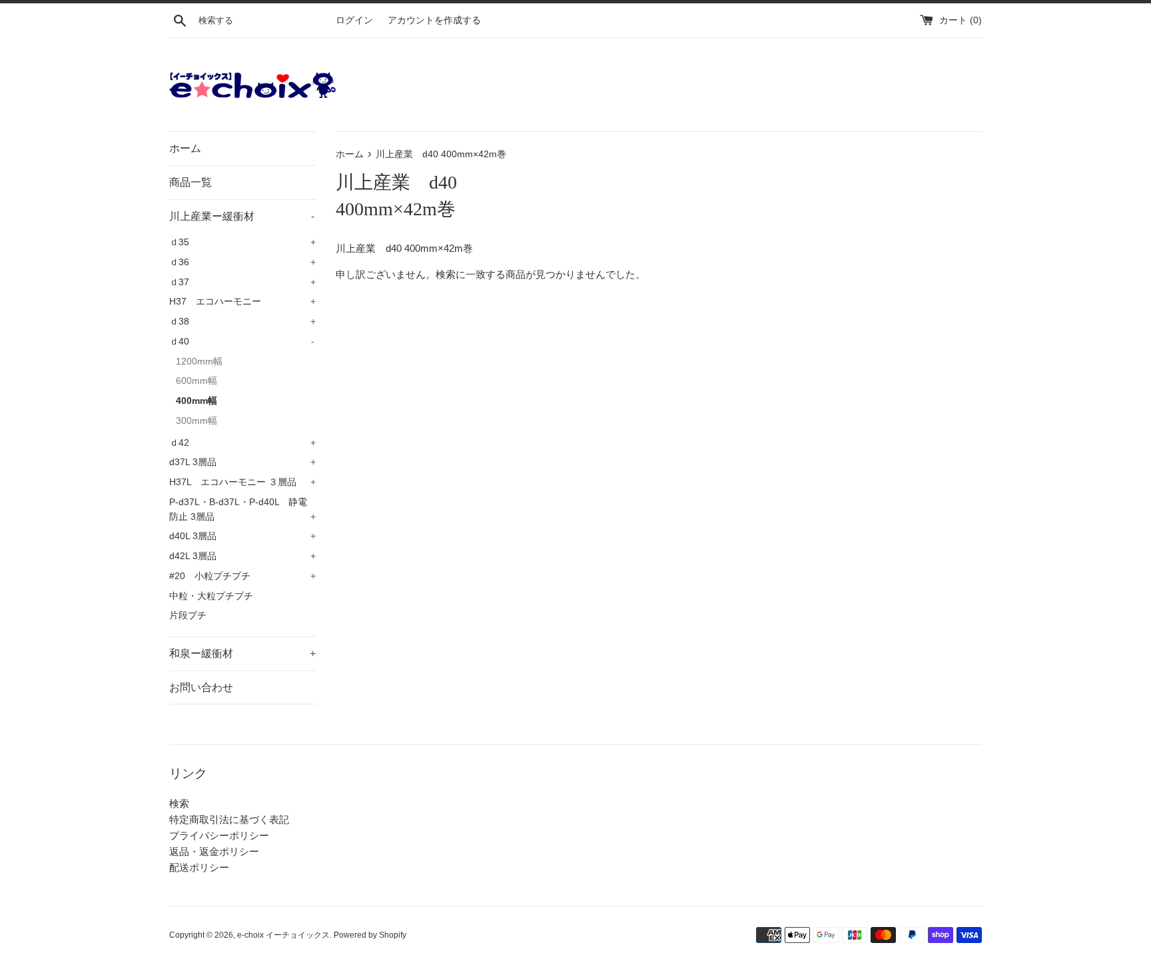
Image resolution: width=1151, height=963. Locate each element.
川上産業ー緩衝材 (241, 216)
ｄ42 (242, 443)
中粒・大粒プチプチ (211, 596)
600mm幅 (196, 381)
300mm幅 (196, 421)
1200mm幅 (199, 362)
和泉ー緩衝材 (242, 653)
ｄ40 (241, 342)
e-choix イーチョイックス (283, 935)
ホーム (185, 148)
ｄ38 (242, 322)
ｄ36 (242, 262)
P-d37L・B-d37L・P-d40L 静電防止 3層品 (242, 509)
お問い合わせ (201, 687)
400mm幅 (196, 401)
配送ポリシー (199, 867)
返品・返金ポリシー (214, 851)
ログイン (354, 20)
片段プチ (187, 615)
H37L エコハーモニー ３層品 (242, 482)
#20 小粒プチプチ (242, 576)
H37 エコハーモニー (242, 302)
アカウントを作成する (434, 20)
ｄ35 (242, 242)
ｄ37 (242, 282)
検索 (179, 803)
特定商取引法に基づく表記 (229, 819)
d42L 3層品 (242, 556)
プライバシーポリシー (219, 835)
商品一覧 (190, 182)
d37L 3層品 (242, 462)
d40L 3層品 (242, 536)
